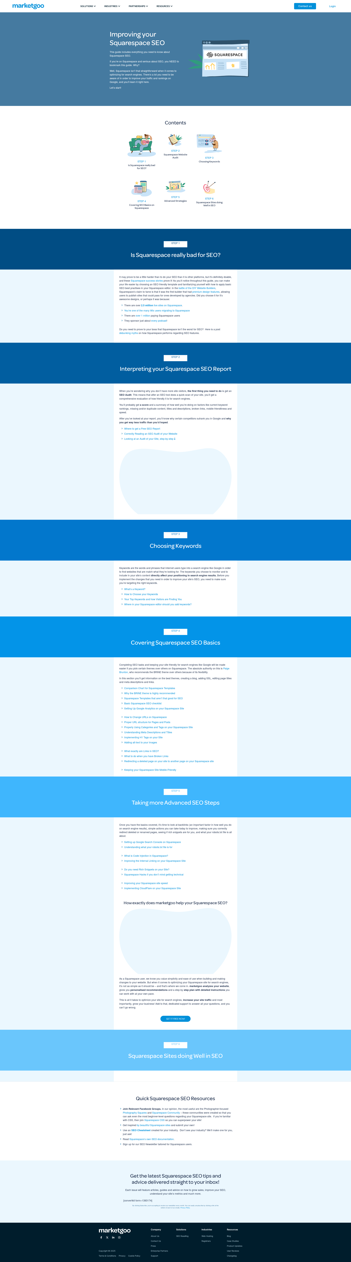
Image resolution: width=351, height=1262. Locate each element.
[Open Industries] (119, 6)
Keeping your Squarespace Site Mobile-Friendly (150, 769)
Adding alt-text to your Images (140, 742)
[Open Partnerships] (147, 6)
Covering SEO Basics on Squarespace (141, 206)
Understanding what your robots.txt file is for (148, 847)
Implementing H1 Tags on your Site (143, 737)
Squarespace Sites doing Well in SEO (209, 204)
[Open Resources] (171, 6)
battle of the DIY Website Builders (197, 288)
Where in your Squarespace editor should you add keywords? (158, 604)
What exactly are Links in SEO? (141, 751)
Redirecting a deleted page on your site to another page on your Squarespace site (169, 761)
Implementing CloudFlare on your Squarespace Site (152, 888)
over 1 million (143, 315)
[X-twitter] (107, 1237)
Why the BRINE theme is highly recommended (149, 693)
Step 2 (175, 150)
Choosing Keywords (209, 161)
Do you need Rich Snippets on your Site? (146, 869)
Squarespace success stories (147, 280)
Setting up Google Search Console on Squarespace (152, 842)
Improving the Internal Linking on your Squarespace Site (155, 860)
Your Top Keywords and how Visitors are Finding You (153, 599)
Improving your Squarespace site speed (146, 883)
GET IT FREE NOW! (175, 1018)
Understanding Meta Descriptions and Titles (148, 732)
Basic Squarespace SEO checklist (143, 703)
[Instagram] (119, 1237)
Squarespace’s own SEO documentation (151, 1139)
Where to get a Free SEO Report (142, 428)
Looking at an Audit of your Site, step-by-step (149, 438)
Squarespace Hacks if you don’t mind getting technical (153, 874)
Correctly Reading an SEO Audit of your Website (150, 433)
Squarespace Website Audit (175, 156)
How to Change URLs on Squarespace (145, 717)
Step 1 (142, 161)
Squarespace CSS (154, 1120)
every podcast (159, 320)
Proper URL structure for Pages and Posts (147, 722)
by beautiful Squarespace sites (153, 1125)
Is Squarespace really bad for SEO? (141, 167)
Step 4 (142, 201)
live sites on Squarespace (161, 305)
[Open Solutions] (95, 6)
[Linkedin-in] (113, 1237)
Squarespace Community (166, 1112)
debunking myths (128, 333)
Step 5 (175, 197)
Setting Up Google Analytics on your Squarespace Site (154, 708)
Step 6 (209, 198)
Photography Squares (135, 1112)
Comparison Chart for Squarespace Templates (149, 688)
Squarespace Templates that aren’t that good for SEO (153, 698)
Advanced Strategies (175, 200)
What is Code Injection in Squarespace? (146, 855)
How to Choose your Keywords (141, 594)
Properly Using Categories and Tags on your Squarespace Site (158, 727)
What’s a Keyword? (134, 589)
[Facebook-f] (101, 1237)
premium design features (206, 291)
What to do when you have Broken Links (146, 756)
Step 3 (209, 157)
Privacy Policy (185, 1208)
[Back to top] (6, 1255)
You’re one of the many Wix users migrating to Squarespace (157, 310)
